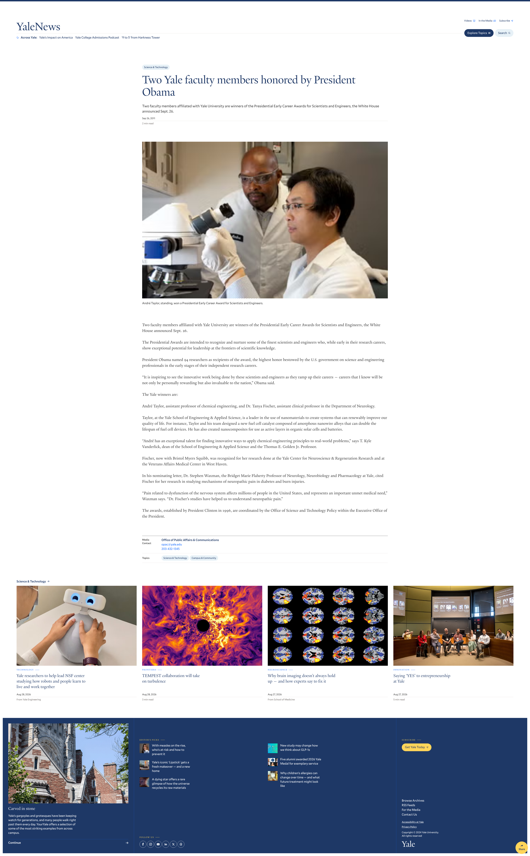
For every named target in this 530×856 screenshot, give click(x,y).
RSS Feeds (408, 805)
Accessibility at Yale (413, 822)
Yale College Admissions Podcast (97, 37)
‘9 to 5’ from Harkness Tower (141, 37)
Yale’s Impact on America (56, 37)
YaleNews (38, 27)
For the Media (411, 810)
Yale (408, 845)
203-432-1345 (170, 549)
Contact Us (409, 815)
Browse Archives (413, 801)
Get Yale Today (415, 747)
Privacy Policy (409, 826)
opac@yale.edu (171, 544)
